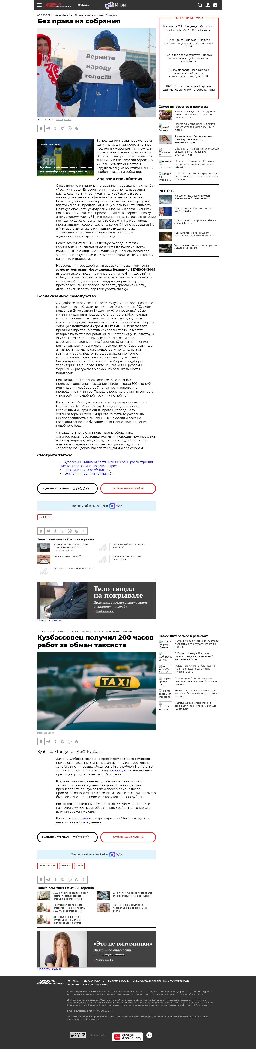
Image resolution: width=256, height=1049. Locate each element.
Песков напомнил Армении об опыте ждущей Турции (195, 221)
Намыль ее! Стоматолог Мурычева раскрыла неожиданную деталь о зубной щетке (195, 164)
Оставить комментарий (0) (128, 488)
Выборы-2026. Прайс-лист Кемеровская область (161, 981)
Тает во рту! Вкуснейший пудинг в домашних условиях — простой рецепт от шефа (195, 114)
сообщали (80, 818)
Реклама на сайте (93, 981)
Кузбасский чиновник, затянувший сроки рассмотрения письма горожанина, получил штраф (106, 464)
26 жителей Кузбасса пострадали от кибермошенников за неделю (132, 894)
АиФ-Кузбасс (63, 119)
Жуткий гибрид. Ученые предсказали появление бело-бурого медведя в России (197, 644)
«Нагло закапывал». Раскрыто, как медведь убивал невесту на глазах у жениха (196, 693)
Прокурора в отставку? (67, 556)
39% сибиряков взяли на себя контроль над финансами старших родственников (70, 895)
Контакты (72, 981)
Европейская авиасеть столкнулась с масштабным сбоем (196, 246)
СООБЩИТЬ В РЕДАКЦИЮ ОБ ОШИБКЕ (87, 984)
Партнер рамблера (99, 1035)
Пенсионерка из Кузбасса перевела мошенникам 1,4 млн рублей (130, 907)
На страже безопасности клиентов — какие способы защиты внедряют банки (69, 907)
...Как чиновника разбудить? (86, 470)
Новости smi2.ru (49, 620)
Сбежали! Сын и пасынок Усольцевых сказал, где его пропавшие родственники (197, 151)
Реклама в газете (118, 981)
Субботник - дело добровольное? (73, 568)
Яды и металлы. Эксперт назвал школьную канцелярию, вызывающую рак (193, 139)
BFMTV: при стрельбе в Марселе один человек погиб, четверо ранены (189, 88)
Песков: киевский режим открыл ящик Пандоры (193, 209)
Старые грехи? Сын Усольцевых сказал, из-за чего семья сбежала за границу (196, 681)
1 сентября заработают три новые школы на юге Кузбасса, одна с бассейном (188, 58)
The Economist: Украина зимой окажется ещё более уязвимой (192, 197)
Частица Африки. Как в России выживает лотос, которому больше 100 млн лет (195, 705)
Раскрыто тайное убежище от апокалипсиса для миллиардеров (194, 234)
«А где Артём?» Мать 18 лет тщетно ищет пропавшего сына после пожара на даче (195, 668)
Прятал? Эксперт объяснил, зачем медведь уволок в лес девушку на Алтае (195, 127)
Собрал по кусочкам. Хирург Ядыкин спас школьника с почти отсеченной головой (196, 176)
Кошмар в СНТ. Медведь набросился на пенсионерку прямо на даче (188, 28)
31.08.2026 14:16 (45, 631)
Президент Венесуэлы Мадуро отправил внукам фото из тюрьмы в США (189, 43)
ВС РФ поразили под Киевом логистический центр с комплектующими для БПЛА (188, 73)
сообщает (120, 770)
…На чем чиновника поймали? (87, 473)
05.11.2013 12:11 (44, 15)
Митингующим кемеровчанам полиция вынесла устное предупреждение (70, 547)
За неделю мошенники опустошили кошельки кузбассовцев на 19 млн (67, 919)
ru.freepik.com (45, 732)
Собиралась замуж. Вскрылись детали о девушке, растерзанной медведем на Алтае (194, 656)
